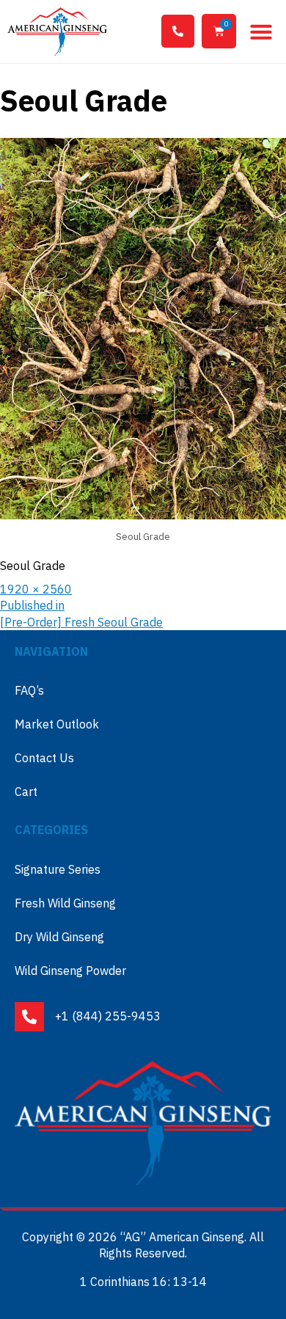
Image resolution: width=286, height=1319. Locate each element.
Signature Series (57, 869)
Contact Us (44, 757)
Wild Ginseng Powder (70, 970)
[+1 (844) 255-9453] (177, 31)
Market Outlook (57, 724)
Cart (26, 791)
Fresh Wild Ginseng (65, 903)
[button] (261, 31)
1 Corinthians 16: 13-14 (143, 1281)
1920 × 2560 (36, 589)
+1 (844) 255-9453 (108, 1016)
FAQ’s (29, 690)
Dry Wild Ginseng (59, 936)
